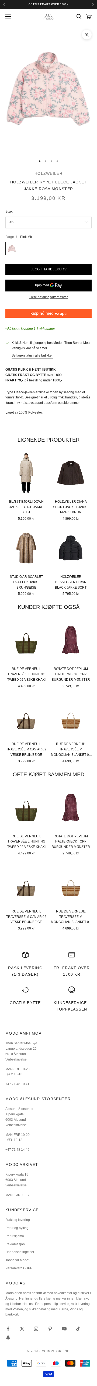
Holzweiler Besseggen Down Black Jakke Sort (70, 582)
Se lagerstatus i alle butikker (32, 355)
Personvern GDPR (19, 1268)
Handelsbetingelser (19, 1252)
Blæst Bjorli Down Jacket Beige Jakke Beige (26, 507)
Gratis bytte (25, 1003)
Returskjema (14, 1236)
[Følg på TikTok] (78, 1328)
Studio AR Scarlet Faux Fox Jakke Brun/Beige (26, 582)
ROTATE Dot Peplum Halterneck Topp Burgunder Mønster (71, 674)
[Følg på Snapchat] (8, 1337)
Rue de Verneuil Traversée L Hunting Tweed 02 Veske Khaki (26, 674)
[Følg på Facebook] (8, 1328)
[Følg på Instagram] (36, 1328)
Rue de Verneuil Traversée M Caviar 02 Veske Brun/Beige (26, 749)
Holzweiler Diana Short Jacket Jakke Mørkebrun (71, 507)
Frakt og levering (17, 1220)
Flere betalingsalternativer (48, 297)
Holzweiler (48, 173)
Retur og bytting (17, 1228)
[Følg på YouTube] (64, 1328)
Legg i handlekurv (48, 269)
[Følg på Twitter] (22, 1328)
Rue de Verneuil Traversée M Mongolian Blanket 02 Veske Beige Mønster (71, 749)
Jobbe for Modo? (17, 1260)
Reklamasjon (15, 1244)
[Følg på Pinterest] (50, 1328)
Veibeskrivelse (16, 1059)
